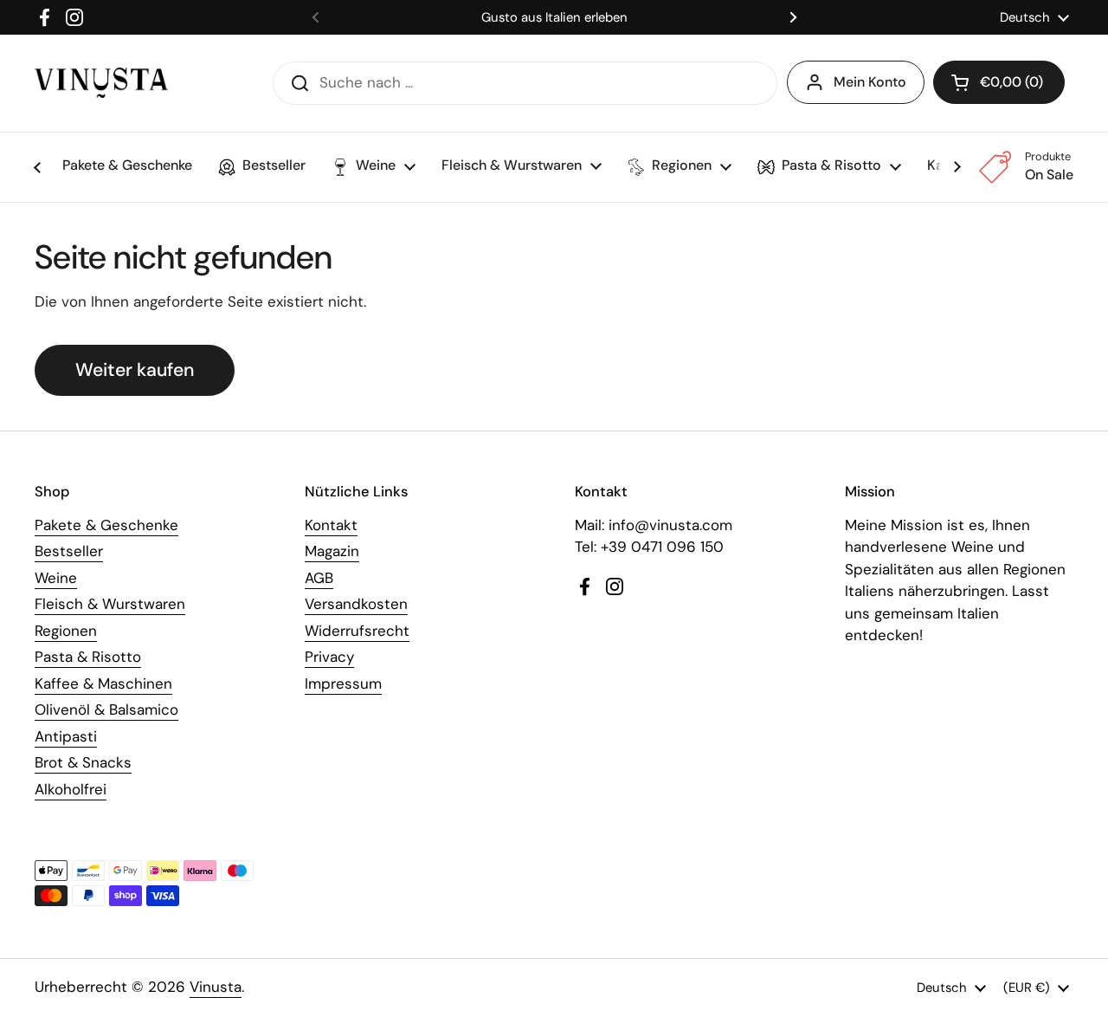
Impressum (343, 683)
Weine (56, 577)
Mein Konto (870, 82)
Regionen (66, 630)
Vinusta (216, 986)
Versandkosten (356, 603)
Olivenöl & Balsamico (106, 709)
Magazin (332, 550)
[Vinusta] (101, 83)
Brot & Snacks (83, 762)
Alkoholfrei (70, 789)
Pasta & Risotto (88, 656)
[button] (999, 82)
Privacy (329, 656)
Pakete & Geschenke (106, 524)
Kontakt (331, 524)
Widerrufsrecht (357, 630)
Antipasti (66, 736)
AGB (319, 577)
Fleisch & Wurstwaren (110, 603)
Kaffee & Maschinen (103, 683)
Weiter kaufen (134, 370)
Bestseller (69, 550)
